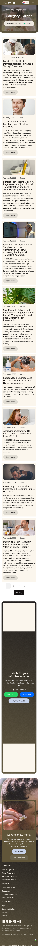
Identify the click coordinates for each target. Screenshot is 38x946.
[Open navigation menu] (33, 2)
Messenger (27, 695)
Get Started (19, 851)
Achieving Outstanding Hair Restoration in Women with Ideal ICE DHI (17, 433)
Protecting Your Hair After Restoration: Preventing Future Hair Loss (19, 489)
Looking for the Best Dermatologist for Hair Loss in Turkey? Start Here (18, 64)
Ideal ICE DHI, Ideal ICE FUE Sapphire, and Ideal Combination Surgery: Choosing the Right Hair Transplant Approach (17, 249)
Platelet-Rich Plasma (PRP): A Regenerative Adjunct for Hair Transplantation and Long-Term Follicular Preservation (18, 186)
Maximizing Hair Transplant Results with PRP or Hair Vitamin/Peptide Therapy (17, 544)
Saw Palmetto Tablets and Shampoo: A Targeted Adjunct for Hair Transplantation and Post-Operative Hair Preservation (18, 315)
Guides (21, 57)
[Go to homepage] (9, 3)
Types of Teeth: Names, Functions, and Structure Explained (15, 124)
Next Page (19, 592)
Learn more (9, 93)
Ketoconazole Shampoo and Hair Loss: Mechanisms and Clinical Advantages (17, 380)
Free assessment (19, 858)
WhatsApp (11, 695)
